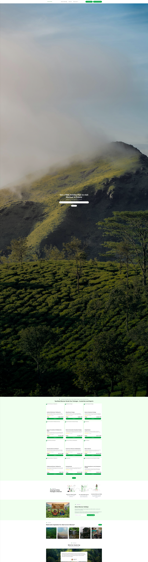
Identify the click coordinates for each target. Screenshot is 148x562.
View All (100, 524)
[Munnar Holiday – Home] (49, 2)
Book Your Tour (74, 205)
